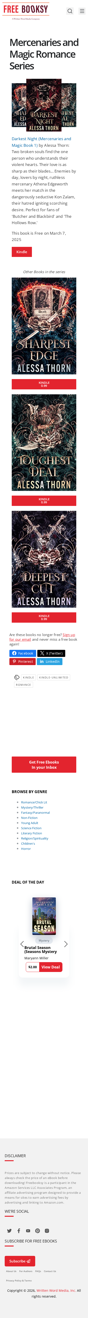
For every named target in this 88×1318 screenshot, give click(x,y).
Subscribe (17, 1261)
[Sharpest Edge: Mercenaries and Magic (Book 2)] (44, 326)
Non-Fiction (29, 818)
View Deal (51, 967)
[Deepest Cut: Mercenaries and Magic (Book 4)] (44, 559)
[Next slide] (66, 944)
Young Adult (29, 823)
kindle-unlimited (53, 677)
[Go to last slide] (22, 944)
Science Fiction (31, 828)
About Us (11, 1271)
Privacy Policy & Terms (19, 1280)
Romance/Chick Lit (34, 802)
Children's (28, 843)
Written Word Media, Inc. (56, 1290)
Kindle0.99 (44, 384)
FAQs (38, 1271)
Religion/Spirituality (34, 838)
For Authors (25, 1271)
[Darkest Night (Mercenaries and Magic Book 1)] (44, 105)
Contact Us (50, 1271)
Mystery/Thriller (32, 807)
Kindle (21, 251)
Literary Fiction (31, 833)
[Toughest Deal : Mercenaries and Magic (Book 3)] (44, 442)
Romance (23, 684)
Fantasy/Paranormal (35, 812)
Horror (26, 849)
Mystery (44, 940)
